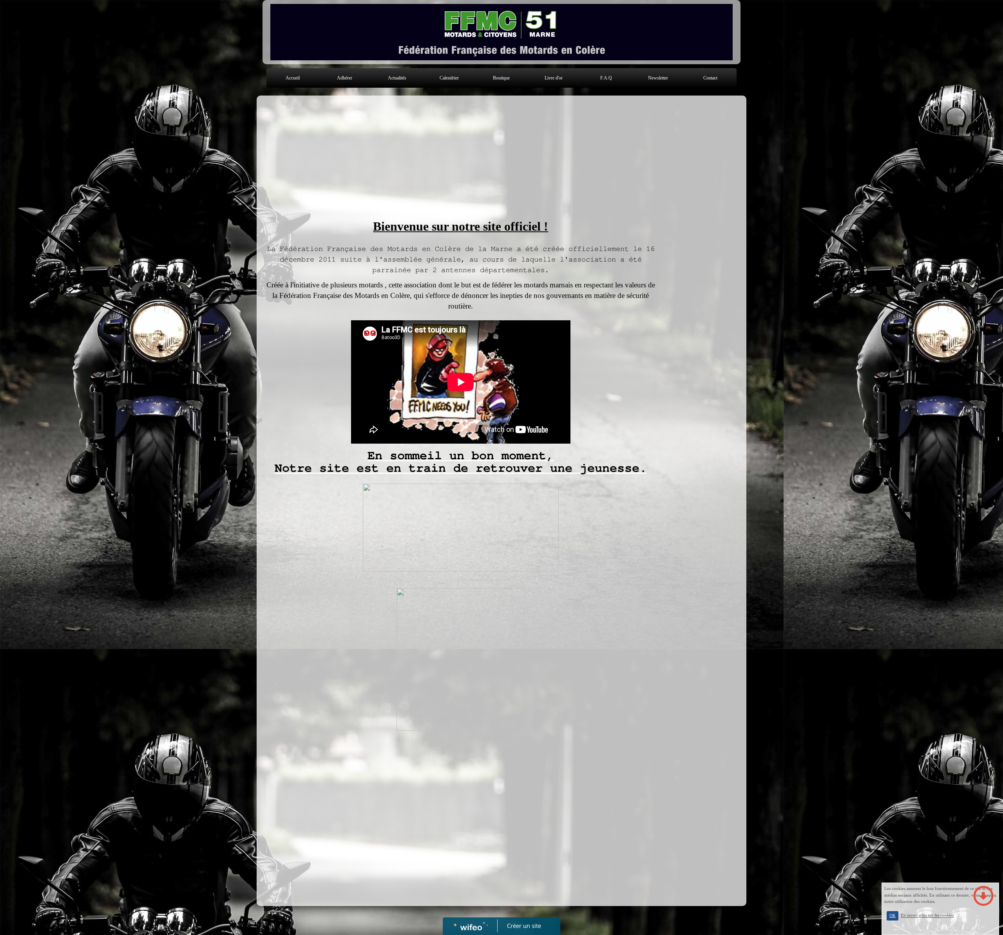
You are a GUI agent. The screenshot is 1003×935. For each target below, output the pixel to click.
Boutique (501, 78)
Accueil (293, 78)
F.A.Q (606, 78)
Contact (710, 78)
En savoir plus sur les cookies (927, 915)
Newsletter (658, 78)
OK (892, 915)
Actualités (397, 78)
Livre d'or (554, 78)
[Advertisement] (460, 158)
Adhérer (344, 78)
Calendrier (449, 78)
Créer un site (524, 926)
